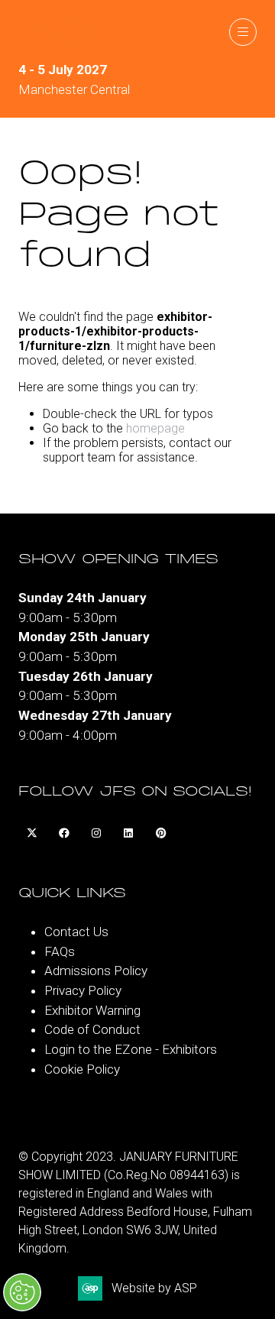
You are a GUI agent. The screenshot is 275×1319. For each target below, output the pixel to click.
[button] (243, 32)
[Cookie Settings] (22, 1292)
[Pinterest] (160, 833)
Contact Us (76, 931)
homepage (155, 428)
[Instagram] (96, 833)
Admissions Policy (95, 970)
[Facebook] (64, 833)
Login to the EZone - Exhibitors (130, 1049)
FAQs (59, 951)
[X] (32, 833)
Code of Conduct (92, 1029)
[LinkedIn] (128, 833)
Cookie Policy (82, 1069)
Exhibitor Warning (92, 1010)
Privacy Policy (82, 990)
